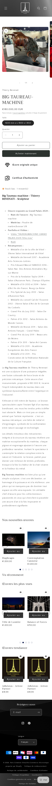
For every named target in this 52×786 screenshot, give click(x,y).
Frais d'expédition (19, 113)
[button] (6, 8)
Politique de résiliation (27, 784)
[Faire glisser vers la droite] (32, 83)
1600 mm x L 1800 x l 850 (18, 123)
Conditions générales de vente (19, 779)
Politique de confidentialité (17, 770)
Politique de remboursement (35, 766)
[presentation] (5, 545)
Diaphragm (8, 558)
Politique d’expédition (20, 775)
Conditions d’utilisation (39, 770)
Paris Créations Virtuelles (20, 763)
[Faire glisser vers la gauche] (19, 83)
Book (13, 242)
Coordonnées (37, 775)
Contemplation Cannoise (35, 559)
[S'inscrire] (38, 712)
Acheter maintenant (26, 153)
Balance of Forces (37, 622)
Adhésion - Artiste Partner (12, 687)
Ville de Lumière (11, 622)
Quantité (6, 129)
